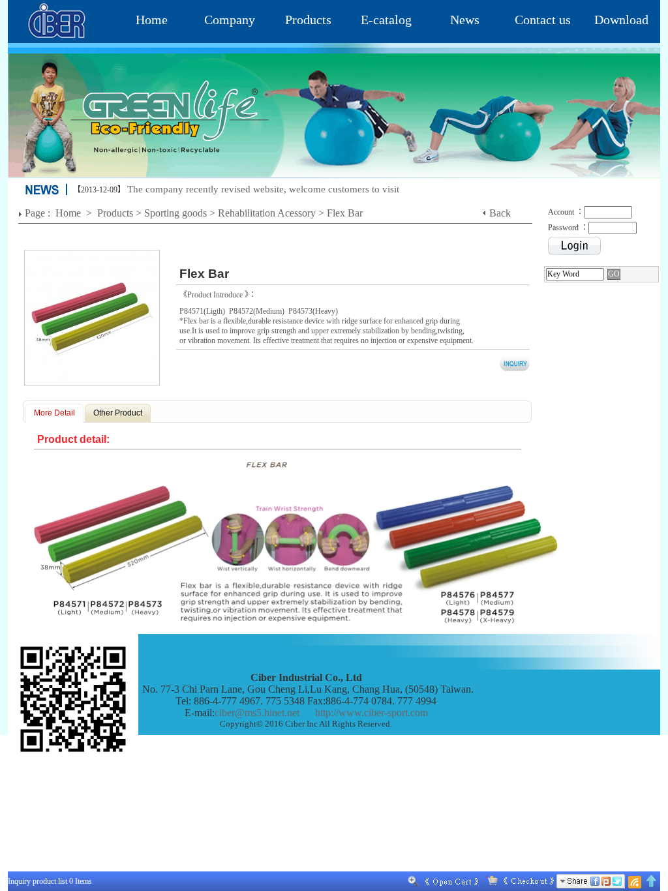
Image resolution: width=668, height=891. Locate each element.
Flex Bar (345, 213)
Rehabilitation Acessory (267, 213)
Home (152, 19)
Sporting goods (175, 213)
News (464, 19)
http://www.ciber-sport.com (371, 712)
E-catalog (386, 19)
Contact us (543, 19)
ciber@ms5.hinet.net (257, 712)
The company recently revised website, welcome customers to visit (263, 189)
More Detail (54, 412)
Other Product (117, 412)
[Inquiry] (517, 881)
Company (229, 19)
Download (621, 19)
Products (308, 19)
